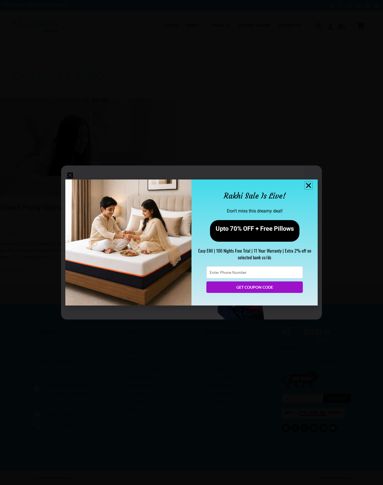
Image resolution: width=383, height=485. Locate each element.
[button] (308, 185)
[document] (191, 242)
